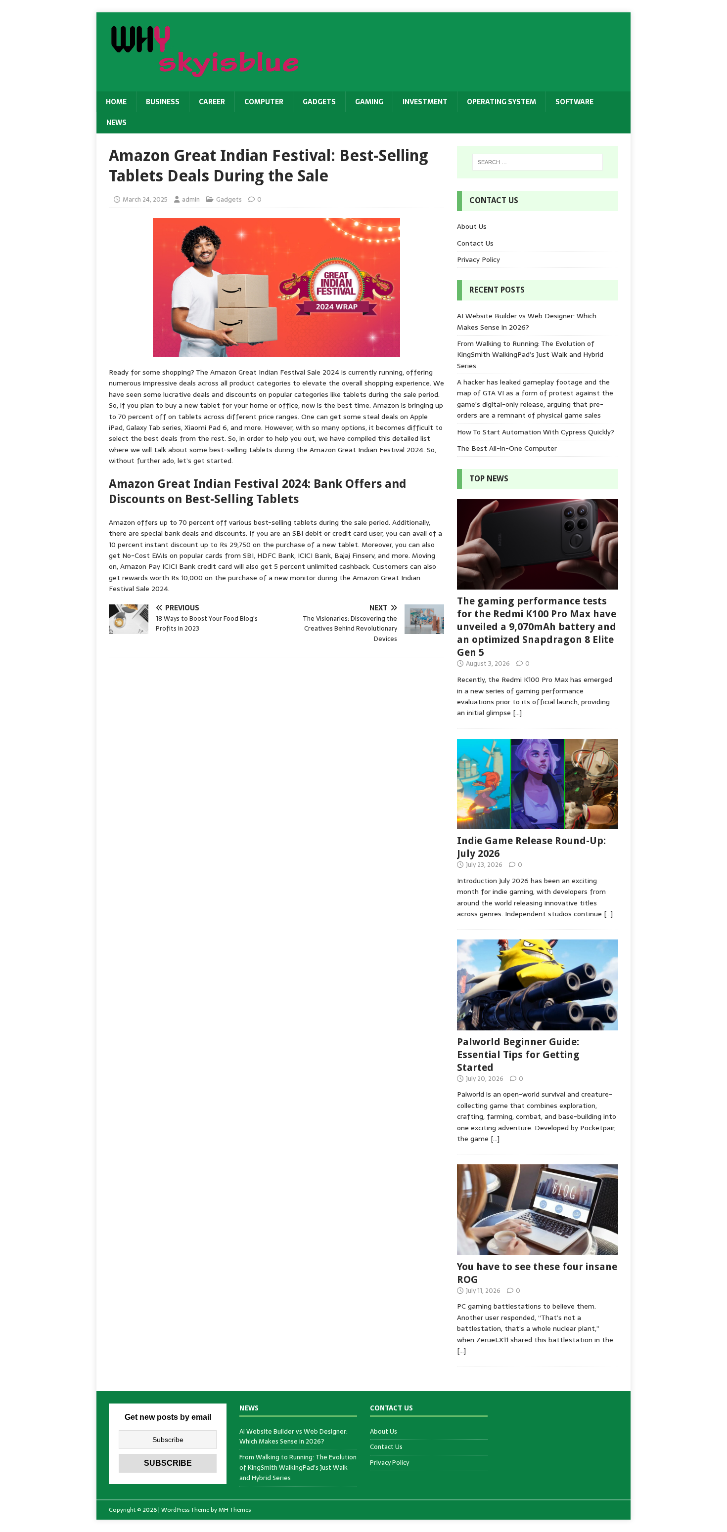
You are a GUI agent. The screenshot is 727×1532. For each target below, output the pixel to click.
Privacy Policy (478, 259)
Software (574, 101)
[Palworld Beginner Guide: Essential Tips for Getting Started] (537, 1024)
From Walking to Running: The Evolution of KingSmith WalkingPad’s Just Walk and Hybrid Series (530, 354)
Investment (425, 101)
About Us (472, 226)
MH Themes (235, 1510)
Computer (263, 101)
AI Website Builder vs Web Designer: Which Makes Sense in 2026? (526, 321)
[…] (517, 712)
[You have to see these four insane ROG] (537, 1249)
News (116, 122)
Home (116, 101)
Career (212, 101)
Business (163, 101)
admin (191, 199)
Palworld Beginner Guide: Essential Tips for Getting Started (518, 1054)
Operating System (501, 101)
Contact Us (475, 243)
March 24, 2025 (145, 199)
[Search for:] (537, 162)
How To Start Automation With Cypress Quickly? (535, 431)
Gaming (369, 101)
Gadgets (319, 101)
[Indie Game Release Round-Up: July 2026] (537, 823)
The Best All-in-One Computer (507, 448)
